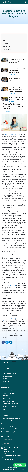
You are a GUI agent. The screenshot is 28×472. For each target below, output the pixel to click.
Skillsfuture (6, 46)
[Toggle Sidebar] (25, 2)
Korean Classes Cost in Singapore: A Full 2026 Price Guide (17, 80)
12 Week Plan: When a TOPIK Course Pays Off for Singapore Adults (17, 70)
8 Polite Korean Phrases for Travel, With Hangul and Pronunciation (17, 61)
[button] (3, 342)
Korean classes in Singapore (13, 134)
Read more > (12, 64)
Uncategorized (7, 49)
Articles (5, 41)
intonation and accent (10, 285)
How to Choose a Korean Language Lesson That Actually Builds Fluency (16, 89)
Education (6, 43)
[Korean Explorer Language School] (6, 2)
